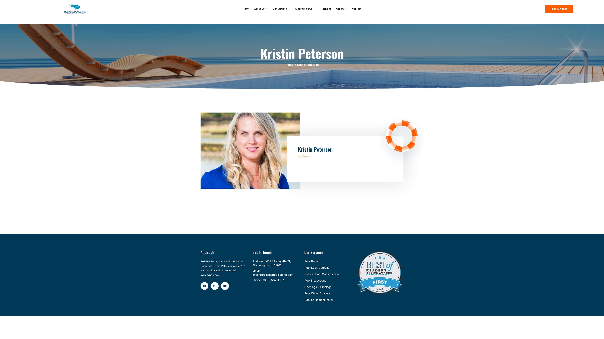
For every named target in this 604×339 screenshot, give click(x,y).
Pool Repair (311, 261)
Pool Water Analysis (317, 293)
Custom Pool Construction (321, 274)
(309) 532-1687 (273, 280)
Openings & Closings (317, 287)
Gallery (340, 8)
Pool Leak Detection (317, 267)
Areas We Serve (303, 8)
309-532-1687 (559, 9)
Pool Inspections (315, 280)
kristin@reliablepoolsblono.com (272, 274)
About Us (259, 8)
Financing (326, 8)
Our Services (280, 8)
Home (246, 8)
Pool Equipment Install (318, 299)
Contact (356, 8)
